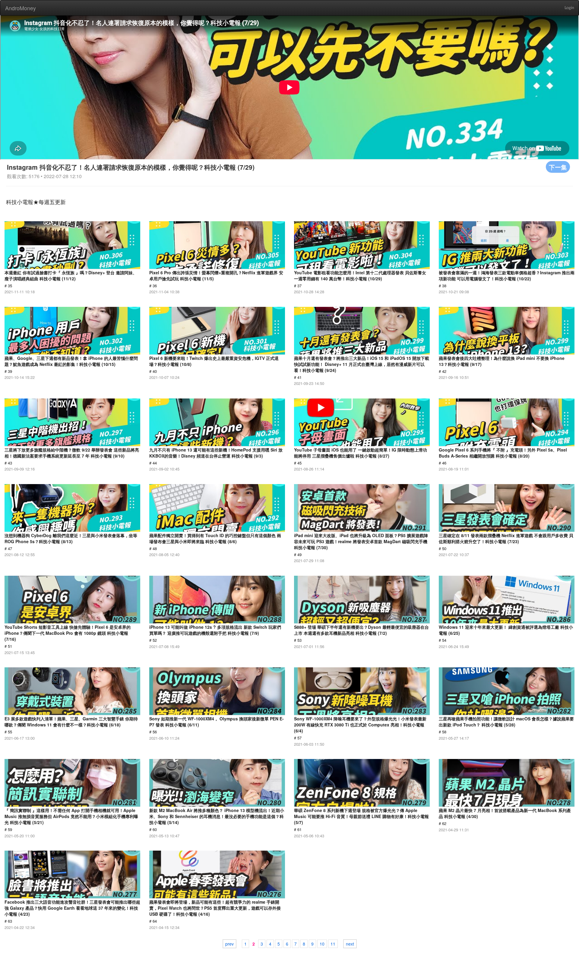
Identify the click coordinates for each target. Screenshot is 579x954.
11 (333, 944)
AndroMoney (20, 8)
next (350, 944)
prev (229, 944)
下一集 (558, 166)
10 (322, 944)
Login (569, 8)
